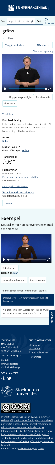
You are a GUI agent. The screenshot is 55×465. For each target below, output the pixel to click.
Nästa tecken (43, 45)
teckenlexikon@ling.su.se (31, 448)
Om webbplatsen (9, 363)
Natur (5, 141)
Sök (39, 21)
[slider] (28, 88)
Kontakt (5, 360)
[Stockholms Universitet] (27, 391)
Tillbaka (10, 38)
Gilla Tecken (34, 348)
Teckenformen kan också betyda (18, 192)
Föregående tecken (14, 45)
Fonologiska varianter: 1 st (15, 186)
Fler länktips (35, 356)
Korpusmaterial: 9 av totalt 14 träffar (20, 177)
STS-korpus (34, 345)
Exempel (9, 203)
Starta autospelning (43, 51)
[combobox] (21, 21)
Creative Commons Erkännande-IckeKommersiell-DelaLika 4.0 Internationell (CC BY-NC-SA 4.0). (26, 427)
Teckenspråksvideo (38, 352)
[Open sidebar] (3, 8)
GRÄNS (25, 150)
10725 (15, 272)
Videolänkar (10, 103)
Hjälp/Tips (49, 23)
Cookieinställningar (11, 367)
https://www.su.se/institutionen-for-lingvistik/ (25, 434)
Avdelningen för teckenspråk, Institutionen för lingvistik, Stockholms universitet (27, 420)
